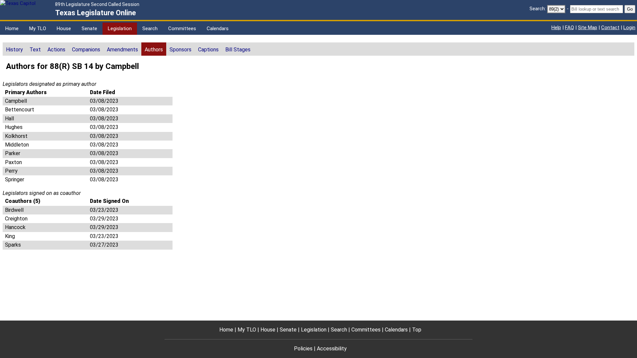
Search (150, 28)
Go (630, 9)
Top (416, 330)
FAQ (569, 27)
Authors (154, 49)
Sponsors (180, 49)
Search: (538, 9)
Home (12, 28)
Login (629, 27)
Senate (89, 28)
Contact (610, 27)
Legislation (120, 28)
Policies (303, 348)
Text (35, 49)
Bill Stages (237, 49)
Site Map (587, 27)
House (64, 28)
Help (556, 27)
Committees (182, 28)
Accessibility (332, 348)
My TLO (37, 28)
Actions (56, 49)
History (14, 49)
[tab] (14, 49)
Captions (208, 49)
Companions (86, 49)
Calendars (218, 28)
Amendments (122, 49)
